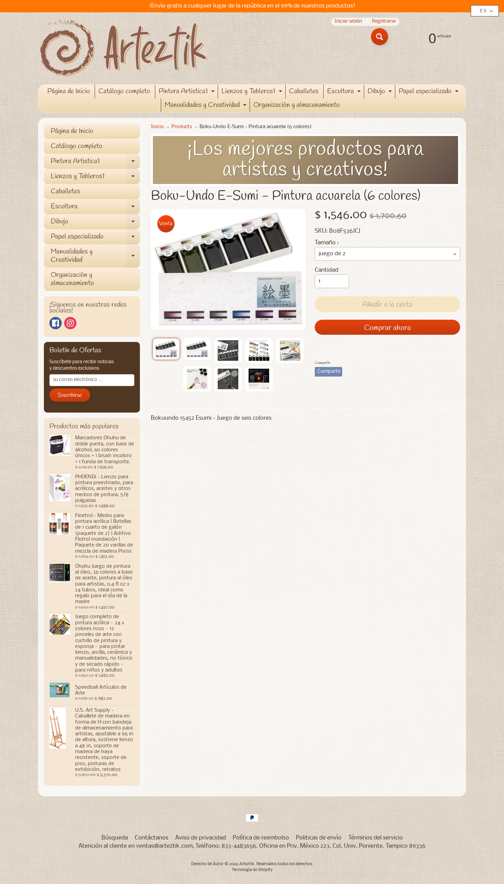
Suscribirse (70, 395)
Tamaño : (327, 243)
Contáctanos (151, 838)
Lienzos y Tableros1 (252, 92)
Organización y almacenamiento (296, 105)
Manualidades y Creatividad (206, 106)
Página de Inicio (68, 91)
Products (181, 127)
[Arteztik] (123, 48)
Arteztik (246, 864)
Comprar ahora (387, 328)
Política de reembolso (261, 838)
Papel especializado (429, 92)
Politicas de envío (318, 838)
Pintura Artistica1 (187, 92)
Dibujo (381, 92)
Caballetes (304, 91)
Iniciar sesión (348, 22)
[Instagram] (70, 323)
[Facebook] (55, 323)
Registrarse (384, 22)
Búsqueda (114, 838)
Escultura (344, 92)
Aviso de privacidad (200, 838)
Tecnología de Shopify (252, 870)
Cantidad (326, 270)
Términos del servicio (375, 838)
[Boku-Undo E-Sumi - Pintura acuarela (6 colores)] (166, 349)
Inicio (157, 127)
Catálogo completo (124, 91)
